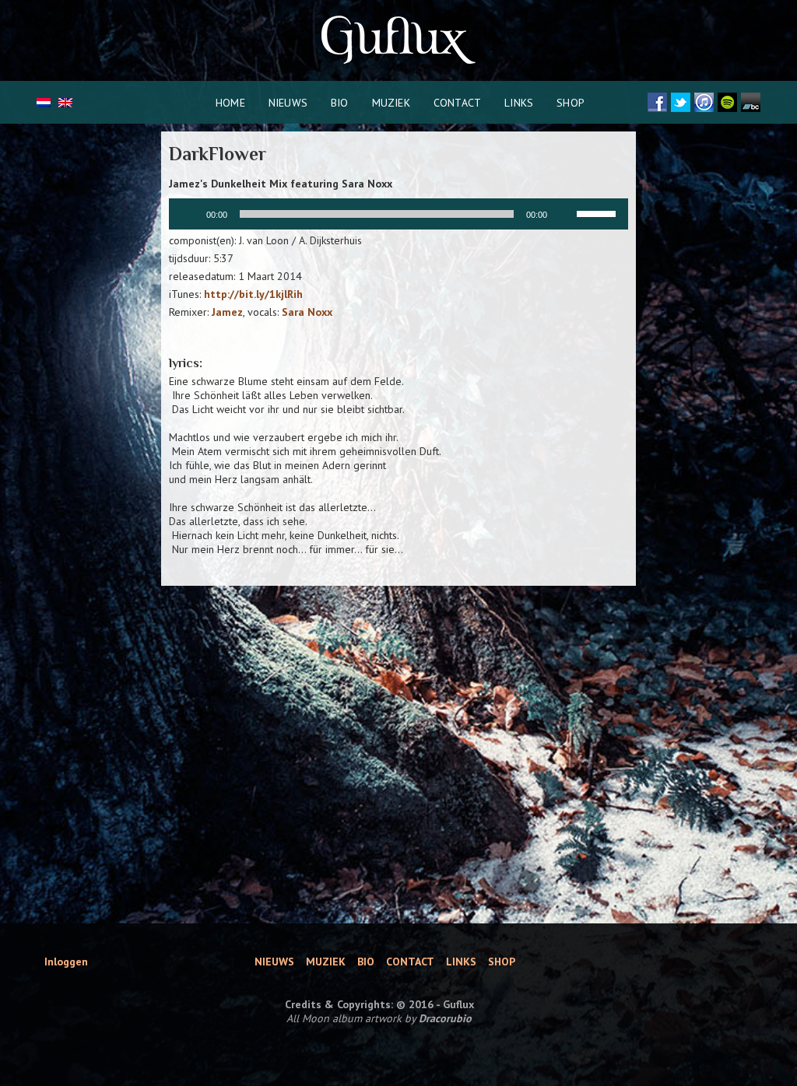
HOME (230, 103)
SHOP (570, 103)
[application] (398, 213)
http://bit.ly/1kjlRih (253, 294)
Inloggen (66, 962)
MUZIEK (391, 103)
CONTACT (457, 103)
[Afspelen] (189, 214)
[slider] (598, 212)
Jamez (227, 312)
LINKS (518, 103)
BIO (340, 103)
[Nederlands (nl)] (44, 103)
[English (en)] (65, 103)
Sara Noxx (307, 312)
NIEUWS (288, 103)
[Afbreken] (564, 214)
